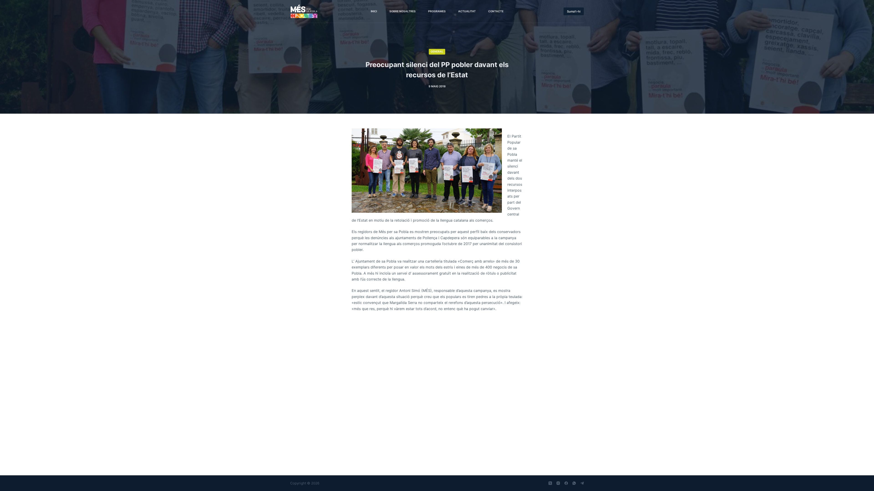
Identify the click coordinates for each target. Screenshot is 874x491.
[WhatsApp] (574, 483)
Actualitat (467, 11)
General (437, 51)
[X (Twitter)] (550, 483)
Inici (374, 11)
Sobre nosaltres (402, 11)
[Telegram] (582, 483)
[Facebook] (566, 483)
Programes (437, 11)
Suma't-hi (573, 11)
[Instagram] (558, 483)
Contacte (495, 11)
